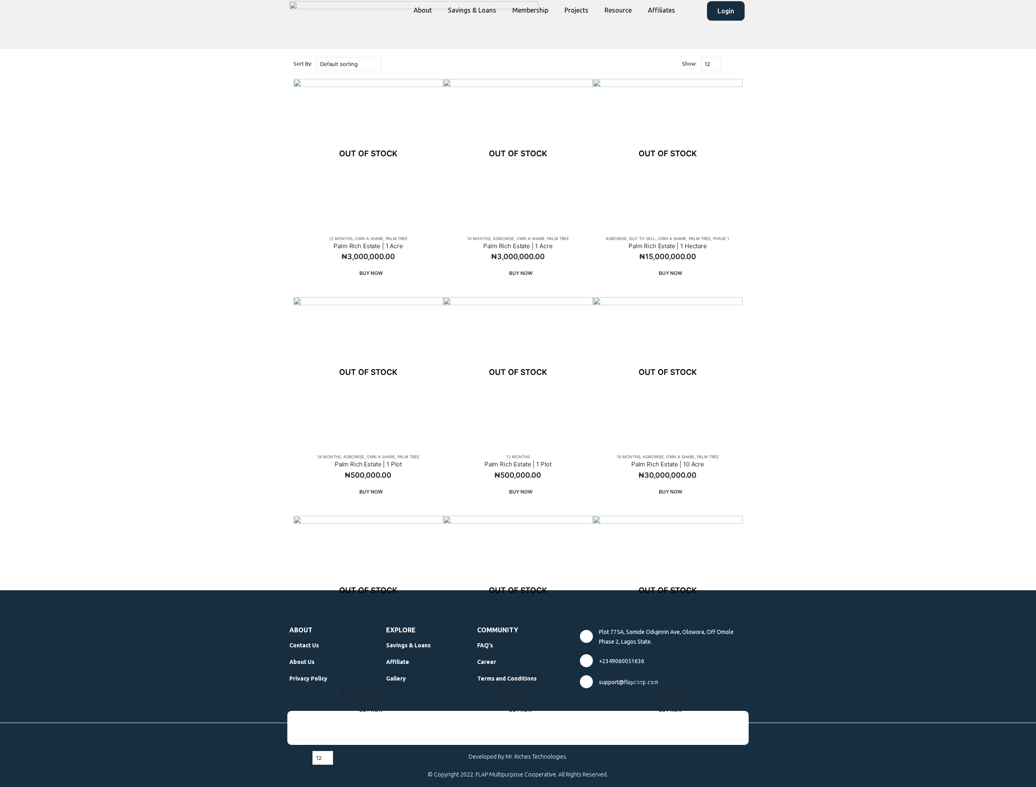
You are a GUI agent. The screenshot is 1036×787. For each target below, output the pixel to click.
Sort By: (302, 63)
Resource (618, 10)
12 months (340, 238)
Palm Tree (397, 238)
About (423, 10)
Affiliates (661, 10)
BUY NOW (371, 273)
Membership (530, 10)
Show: (689, 63)
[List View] (739, 64)
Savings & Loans (472, 10)
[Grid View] (729, 64)
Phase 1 (721, 238)
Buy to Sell (642, 238)
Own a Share (369, 238)
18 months (478, 238)
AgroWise (503, 238)
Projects (576, 10)
